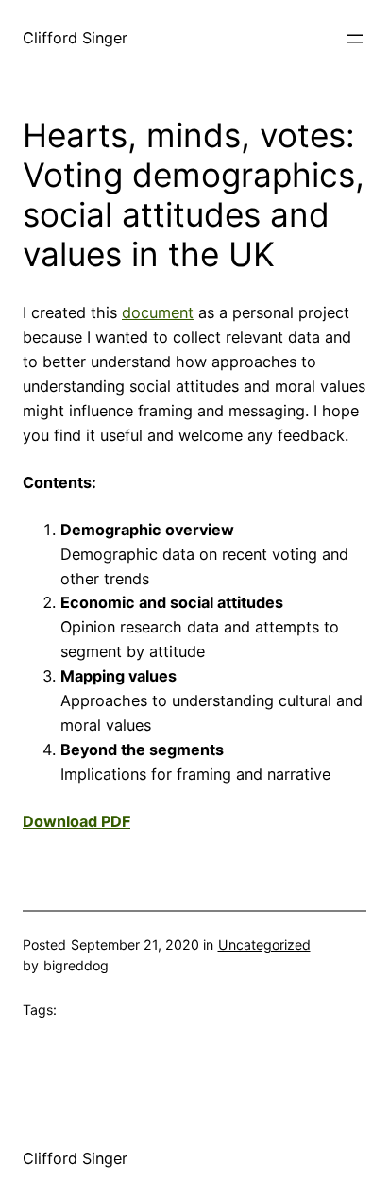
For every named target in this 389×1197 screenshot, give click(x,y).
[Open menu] (355, 38)
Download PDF (76, 821)
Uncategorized (264, 944)
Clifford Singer (75, 37)
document (158, 312)
